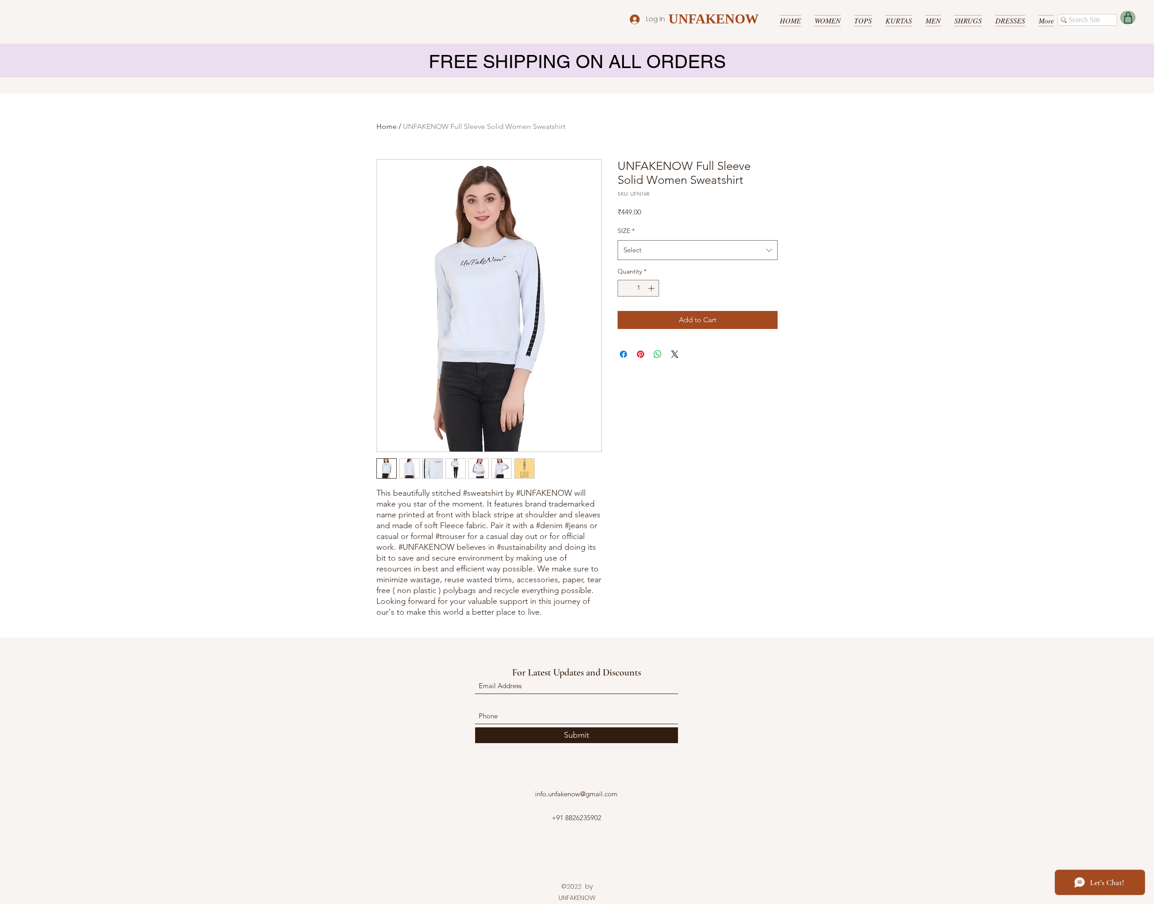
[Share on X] (674, 354)
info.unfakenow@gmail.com (576, 794)
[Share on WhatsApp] (657, 354)
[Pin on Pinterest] (640, 354)
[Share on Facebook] (623, 354)
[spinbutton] (638, 288)
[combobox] (698, 250)
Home (386, 126)
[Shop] (1128, 17)
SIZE (626, 231)
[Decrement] (624, 288)
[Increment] (652, 288)
